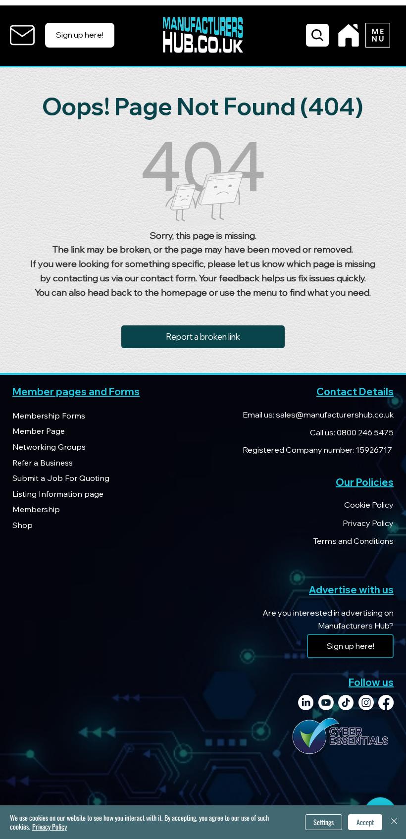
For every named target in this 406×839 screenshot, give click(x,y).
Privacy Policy (368, 523)
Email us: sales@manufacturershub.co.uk (318, 415)
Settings (323, 822)
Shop (22, 525)
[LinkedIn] (305, 702)
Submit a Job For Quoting (60, 478)
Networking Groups (49, 447)
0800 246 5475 (364, 432)
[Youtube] (326, 702)
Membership (36, 509)
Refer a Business (42, 463)
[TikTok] (346, 702)
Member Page (38, 431)
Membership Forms (48, 415)
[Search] (317, 35)
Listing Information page (57, 494)
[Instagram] (366, 702)
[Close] (394, 822)
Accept (365, 822)
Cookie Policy (369, 505)
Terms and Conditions (353, 541)
